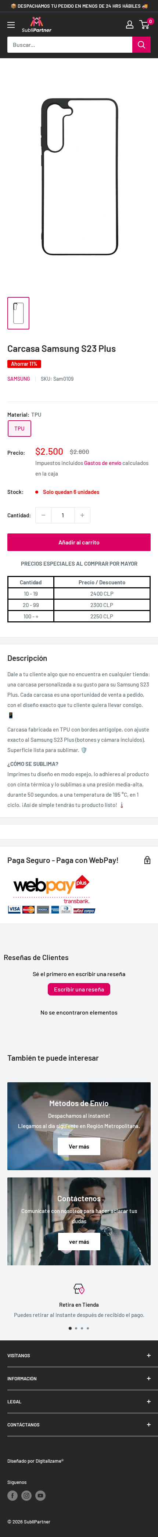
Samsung (18, 379)
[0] (144, 24)
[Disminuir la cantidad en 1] (43, 515)
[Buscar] (141, 45)
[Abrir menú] (11, 25)
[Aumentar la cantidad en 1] (82, 515)
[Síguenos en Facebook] (12, 1496)
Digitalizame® (50, 1461)
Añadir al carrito (79, 542)
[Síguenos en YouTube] (40, 1496)
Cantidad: (19, 515)
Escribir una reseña (79, 989)
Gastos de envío (102, 462)
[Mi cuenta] (129, 25)
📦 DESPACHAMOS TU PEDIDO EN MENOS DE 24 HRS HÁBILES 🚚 (79, 6)
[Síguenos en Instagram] (26, 1496)
